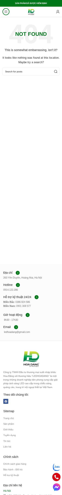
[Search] (56, 71)
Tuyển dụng (9, 435)
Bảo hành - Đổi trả (12, 469)
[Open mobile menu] (6, 11)
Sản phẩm (8, 423)
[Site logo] (31, 11)
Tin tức (6, 441)
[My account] (58, 11)
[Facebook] (5, 401)
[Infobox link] (11, 273)
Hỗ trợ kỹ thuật (11, 475)
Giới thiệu (8, 429)
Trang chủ (8, 418)
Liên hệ (7, 446)
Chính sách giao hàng (14, 463)
